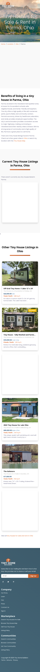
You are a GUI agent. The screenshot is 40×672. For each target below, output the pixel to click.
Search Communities (8, 639)
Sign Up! (33, 576)
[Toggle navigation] (35, 5)
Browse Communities (8, 643)
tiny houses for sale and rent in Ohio (20, 536)
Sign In (3, 611)
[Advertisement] (20, 66)
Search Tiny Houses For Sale (10, 620)
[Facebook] (3, 581)
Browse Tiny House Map (9, 623)
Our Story (4, 593)
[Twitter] (8, 581)
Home (3, 44)
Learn (3, 596)
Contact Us (5, 607)
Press (3, 604)
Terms (3, 660)
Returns (9, 660)
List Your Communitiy (8, 646)
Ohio (17, 44)
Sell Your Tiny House (8, 627)
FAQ (2, 600)
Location (10, 44)
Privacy (15, 660)
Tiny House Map (19, 141)
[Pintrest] (14, 581)
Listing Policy (5, 630)
